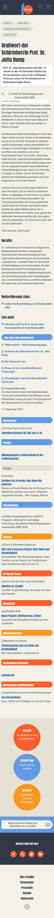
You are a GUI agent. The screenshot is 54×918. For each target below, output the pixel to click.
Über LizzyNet (27, 877)
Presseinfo (27, 888)
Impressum (27, 898)
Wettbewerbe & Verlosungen (16, 29)
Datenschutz (27, 882)
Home (6, 23)
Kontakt (27, 893)
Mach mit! (22, 23)
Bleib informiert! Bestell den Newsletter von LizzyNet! (22, 824)
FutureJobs (9, 35)
